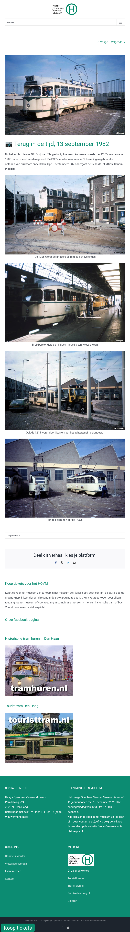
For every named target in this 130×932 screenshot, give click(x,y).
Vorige (104, 42)
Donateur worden (15, 856)
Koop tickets (18, 928)
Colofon (72, 900)
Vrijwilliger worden (16, 863)
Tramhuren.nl (76, 885)
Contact (9, 878)
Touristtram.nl (76, 878)
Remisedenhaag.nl (79, 893)
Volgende (116, 42)
